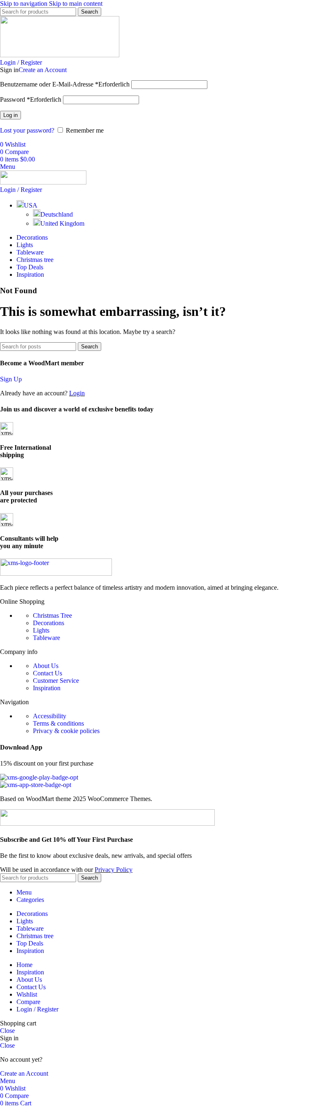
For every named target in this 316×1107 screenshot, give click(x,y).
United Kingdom (62, 223)
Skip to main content (75, 3)
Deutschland (56, 214)
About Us (45, 665)
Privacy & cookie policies (66, 730)
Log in (10, 115)
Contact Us (47, 673)
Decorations (48, 622)
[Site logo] (59, 54)
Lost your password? (27, 130)
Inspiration (46, 687)
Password (30, 99)
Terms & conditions (58, 723)
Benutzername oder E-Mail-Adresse (65, 84)
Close (7, 1030)
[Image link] (56, 573)
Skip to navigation (24, 3)
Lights (41, 630)
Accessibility (49, 715)
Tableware (46, 637)
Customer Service (56, 680)
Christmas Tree (52, 615)
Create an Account (43, 69)
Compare (28, 1001)
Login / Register (37, 1009)
